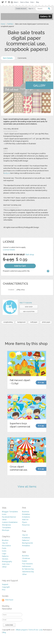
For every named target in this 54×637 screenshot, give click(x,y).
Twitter (2, 2)
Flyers (24, 522)
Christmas (26, 558)
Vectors (5, 559)
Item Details (8, 58)
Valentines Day (28, 572)
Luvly (41, 630)
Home (3, 24)
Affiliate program (21, 630)
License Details (9, 250)
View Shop (29, 307)
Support (5, 584)
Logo (4, 554)
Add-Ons (5, 564)
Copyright (6, 587)
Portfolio (10, 24)
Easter (24, 561)
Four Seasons (27, 564)
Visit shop (29, 254)
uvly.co (7, 173)
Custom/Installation (10, 522)
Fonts (4, 548)
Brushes (5, 540)
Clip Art (5, 543)
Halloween (26, 566)
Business (25, 512)
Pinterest (9, 2)
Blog (4, 632)
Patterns (5, 556)
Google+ (12, 2)
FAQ (3, 590)
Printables (26, 514)
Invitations (26, 517)
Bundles (25, 556)
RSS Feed (9, 600)
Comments (22, 58)
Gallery (39, 85)
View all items (27, 486)
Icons (4, 514)
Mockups (5, 530)
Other (4, 520)
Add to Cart (20, 266)
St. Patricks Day (28, 569)
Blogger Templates (10, 512)
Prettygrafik (26, 303)
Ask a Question (28, 311)
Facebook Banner (9, 517)
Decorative (6, 546)
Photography (7, 561)
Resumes (26, 525)
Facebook (6, 2)
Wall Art (25, 520)
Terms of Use (33, 630)
